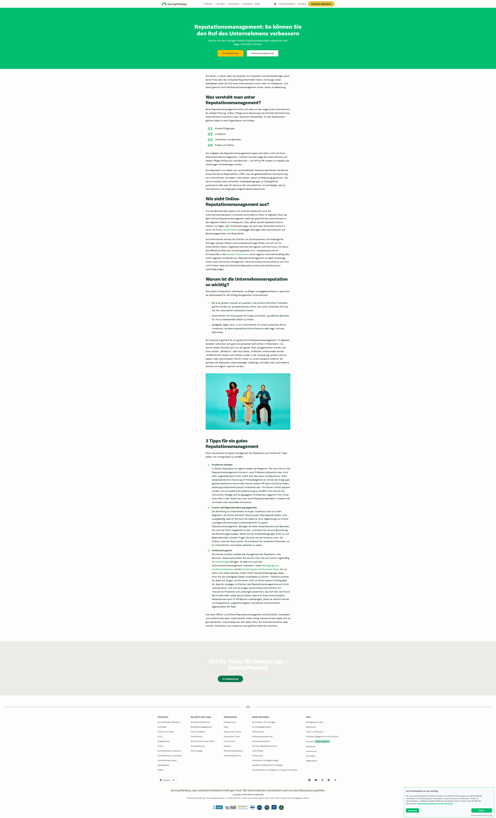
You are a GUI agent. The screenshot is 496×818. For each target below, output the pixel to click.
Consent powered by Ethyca (479, 815)
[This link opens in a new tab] (309, 780)
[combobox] (167, 780)
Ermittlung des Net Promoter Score (260, 569)
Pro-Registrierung (230, 53)
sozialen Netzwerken (237, 254)
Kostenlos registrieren (321, 4)
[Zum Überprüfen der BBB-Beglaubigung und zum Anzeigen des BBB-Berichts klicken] (217, 809)
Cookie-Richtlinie (445, 803)
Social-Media (229, 229)
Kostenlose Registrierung (262, 53)
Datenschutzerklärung (427, 803)
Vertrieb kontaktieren (286, 4)
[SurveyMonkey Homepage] (175, 4)
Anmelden (302, 4)
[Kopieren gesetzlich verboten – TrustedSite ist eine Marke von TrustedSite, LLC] (243, 809)
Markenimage (222, 561)
